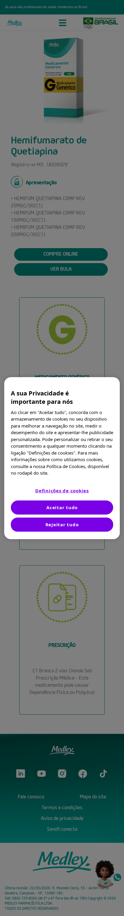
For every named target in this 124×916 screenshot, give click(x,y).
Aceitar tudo (62, 507)
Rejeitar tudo (62, 524)
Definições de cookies (62, 491)
